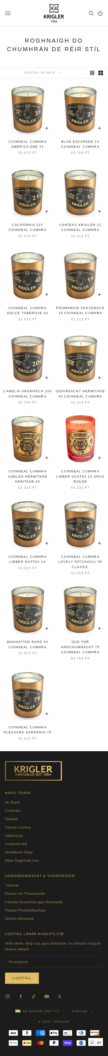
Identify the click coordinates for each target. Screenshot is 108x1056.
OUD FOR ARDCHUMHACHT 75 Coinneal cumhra (80, 647)
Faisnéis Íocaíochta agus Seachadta (34, 902)
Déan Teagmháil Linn (22, 860)
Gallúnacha (14, 836)
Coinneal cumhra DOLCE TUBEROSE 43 (27, 310)
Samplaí (11, 819)
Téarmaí (12, 885)
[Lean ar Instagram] (7, 996)
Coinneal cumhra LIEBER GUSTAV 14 (27, 559)
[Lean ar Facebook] (20, 996)
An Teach (12, 802)
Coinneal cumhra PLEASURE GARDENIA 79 (27, 730)
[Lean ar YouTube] (46, 996)
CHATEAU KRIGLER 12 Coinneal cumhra (80, 227)
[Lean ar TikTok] (33, 996)
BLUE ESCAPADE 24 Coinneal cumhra (80, 144)
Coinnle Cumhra (18, 827)
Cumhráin (13, 811)
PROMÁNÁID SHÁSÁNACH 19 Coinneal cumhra (80, 310)
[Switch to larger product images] (92, 73)
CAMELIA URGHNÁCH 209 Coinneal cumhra (27, 393)
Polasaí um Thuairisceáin (25, 893)
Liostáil (22, 978)
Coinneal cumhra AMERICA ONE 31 (27, 144)
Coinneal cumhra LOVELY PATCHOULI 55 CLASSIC (80, 562)
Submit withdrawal (19, 918)
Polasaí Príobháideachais (25, 910)
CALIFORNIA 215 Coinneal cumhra (27, 227)
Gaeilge (80, 1011)
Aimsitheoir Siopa (19, 852)
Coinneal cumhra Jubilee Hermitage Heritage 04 (28, 476)
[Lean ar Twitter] (59, 996)
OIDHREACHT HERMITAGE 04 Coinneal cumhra (80, 393)
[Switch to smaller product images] (100, 73)
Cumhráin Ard (16, 844)
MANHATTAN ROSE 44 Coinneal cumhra (27, 644)
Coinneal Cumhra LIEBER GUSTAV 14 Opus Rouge (80, 476)
